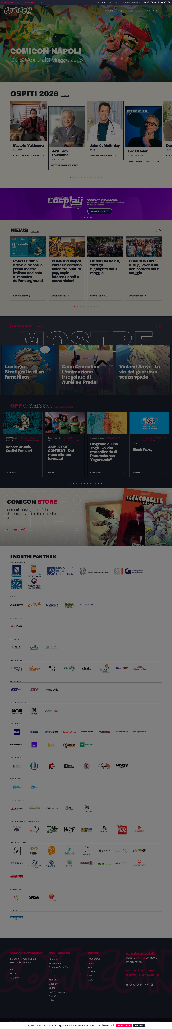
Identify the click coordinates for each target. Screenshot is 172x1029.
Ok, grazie (139, 1025)
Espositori (101, 2)
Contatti (126, 2)
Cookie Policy (124, 1025)
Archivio (136, 2)
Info (111, 2)
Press (117, 2)
